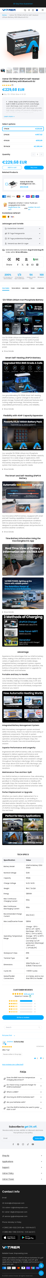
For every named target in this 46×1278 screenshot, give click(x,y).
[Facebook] (13, 1144)
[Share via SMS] (37, 264)
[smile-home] (41, 1265)
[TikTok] (27, 1144)
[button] (12, 168)
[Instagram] (23, 1144)
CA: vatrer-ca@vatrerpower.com (15, 1207)
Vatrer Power (13, 1276)
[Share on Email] (32, 264)
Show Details (9, 351)
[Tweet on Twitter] (22, 264)
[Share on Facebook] (17, 264)
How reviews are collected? (12, 1064)
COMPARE (40, 288)
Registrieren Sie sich (14, 208)
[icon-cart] (33, 10)
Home (4, 15)
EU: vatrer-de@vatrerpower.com (14, 1212)
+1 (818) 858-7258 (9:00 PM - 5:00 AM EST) (18, 1232)
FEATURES (5, 288)
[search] (25, 10)
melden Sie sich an (34, 208)
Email (5, 1138)
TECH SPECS (16, 288)
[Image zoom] (23, 43)
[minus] (33, 154)
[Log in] (29, 10)
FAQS (33, 288)
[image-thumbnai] (3, 70)
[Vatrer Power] (11, 1248)
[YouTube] (32, 1144)
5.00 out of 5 (29, 994)
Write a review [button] (23, 1017)
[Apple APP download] (10, 1237)
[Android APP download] (28, 1237)
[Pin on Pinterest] (27, 264)
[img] (7, 1047)
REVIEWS (25, 288)
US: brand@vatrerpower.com (13, 1203)
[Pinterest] (18, 1144)
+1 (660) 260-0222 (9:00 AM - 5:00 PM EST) (19, 1227)
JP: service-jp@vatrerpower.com (14, 1216)
